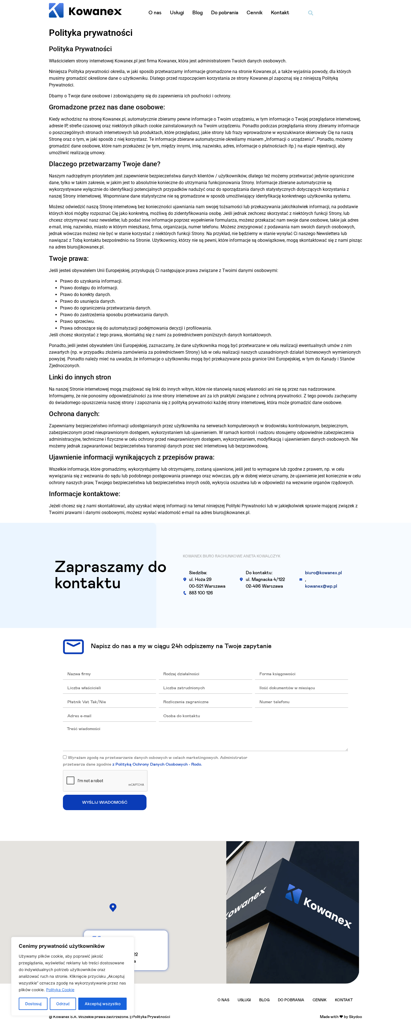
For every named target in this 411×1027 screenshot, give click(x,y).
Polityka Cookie (60, 989)
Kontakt (280, 12)
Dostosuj (33, 1003)
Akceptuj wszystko (103, 1003)
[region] (72, 976)
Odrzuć (63, 1003)
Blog (197, 12)
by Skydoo (353, 1017)
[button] (310, 12)
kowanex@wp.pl (321, 586)
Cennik (255, 12)
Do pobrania (224, 12)
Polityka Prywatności (151, 1017)
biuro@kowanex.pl (323, 573)
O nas (155, 12)
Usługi (177, 12)
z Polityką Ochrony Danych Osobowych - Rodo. (157, 765)
